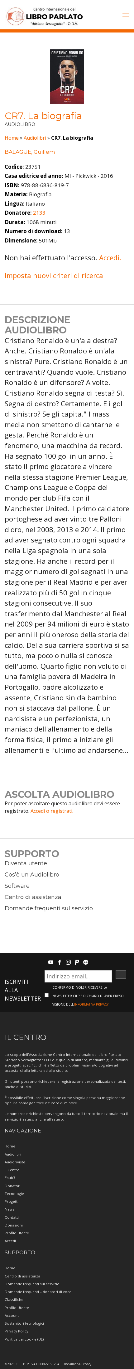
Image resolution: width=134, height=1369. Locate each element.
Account (12, 1315)
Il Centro (12, 1169)
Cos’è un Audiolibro (32, 874)
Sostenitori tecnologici (24, 1323)
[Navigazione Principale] (125, 15)
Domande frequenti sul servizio (49, 908)
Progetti (11, 1201)
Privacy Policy (16, 1331)
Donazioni (14, 1225)
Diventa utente (26, 863)
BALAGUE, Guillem (30, 152)
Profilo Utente (17, 1233)
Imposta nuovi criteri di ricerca (54, 275)
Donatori (13, 1185)
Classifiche (14, 1299)
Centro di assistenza (33, 897)
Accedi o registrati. (52, 810)
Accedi (10, 1240)
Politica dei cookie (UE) (24, 1339)
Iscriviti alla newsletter (23, 990)
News (9, 1209)
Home (12, 137)
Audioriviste (15, 1162)
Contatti (12, 1217)
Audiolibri (35, 137)
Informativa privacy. (91, 1004)
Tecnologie (14, 1193)
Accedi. (110, 257)
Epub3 (10, 1177)
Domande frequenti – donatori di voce (38, 1291)
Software (17, 885)
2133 (39, 212)
